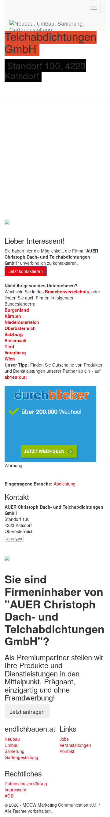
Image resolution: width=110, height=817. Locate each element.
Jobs (64, 739)
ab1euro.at (16, 377)
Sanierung (14, 751)
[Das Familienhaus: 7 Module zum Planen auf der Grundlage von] (7, 557)
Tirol (9, 346)
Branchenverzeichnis (67, 291)
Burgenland (17, 310)
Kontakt (67, 751)
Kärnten (13, 316)
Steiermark (16, 340)
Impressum (15, 790)
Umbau (12, 745)
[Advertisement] (55, 160)
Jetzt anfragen (27, 711)
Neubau (12, 739)
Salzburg (14, 334)
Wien (10, 359)
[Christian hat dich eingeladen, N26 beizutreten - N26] (7, 221)
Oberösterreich (20, 328)
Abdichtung (64, 484)
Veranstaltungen (75, 745)
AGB (9, 796)
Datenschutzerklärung (26, 783)
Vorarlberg (15, 352)
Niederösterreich (22, 322)
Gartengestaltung (21, 757)
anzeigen (14, 538)
